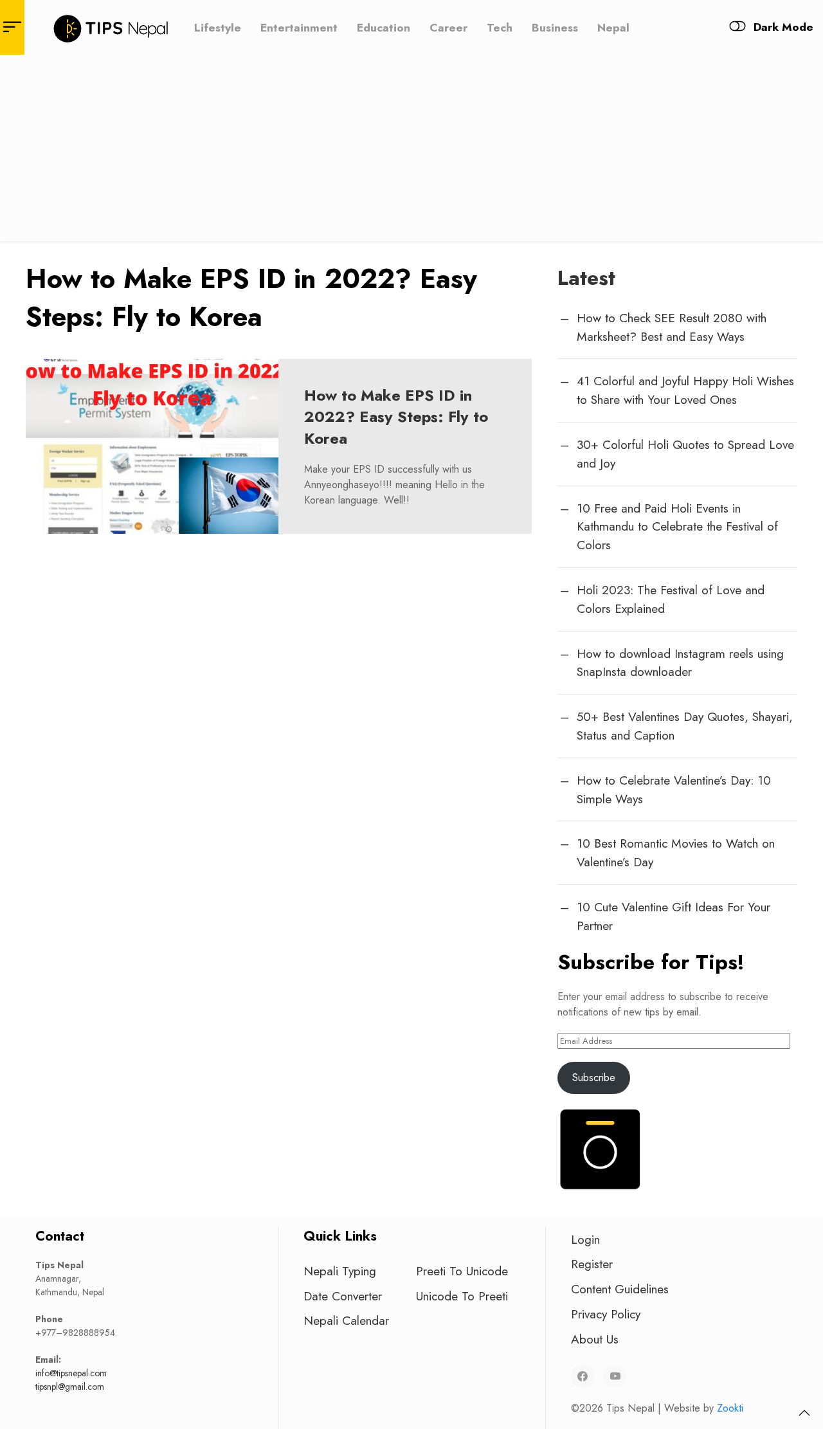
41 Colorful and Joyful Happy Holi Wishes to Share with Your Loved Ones (685, 390)
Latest (586, 278)
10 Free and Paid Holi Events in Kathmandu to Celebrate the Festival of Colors (677, 526)
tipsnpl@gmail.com (69, 1386)
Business (555, 27)
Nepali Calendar (346, 1320)
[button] (804, 1412)
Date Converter (342, 1296)
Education (383, 27)
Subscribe (593, 1077)
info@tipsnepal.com (71, 1373)
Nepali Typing (339, 1271)
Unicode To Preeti (462, 1296)
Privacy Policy (605, 1314)
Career (448, 27)
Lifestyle (217, 27)
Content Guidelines (620, 1289)
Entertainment (299, 27)
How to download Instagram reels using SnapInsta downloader (680, 662)
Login (585, 1239)
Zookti (730, 1408)
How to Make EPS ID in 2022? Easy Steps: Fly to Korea (396, 417)
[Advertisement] (411, 151)
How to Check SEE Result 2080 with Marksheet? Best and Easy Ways (671, 327)
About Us (595, 1339)
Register (592, 1264)
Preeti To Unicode (462, 1271)
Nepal (613, 27)
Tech (499, 27)
